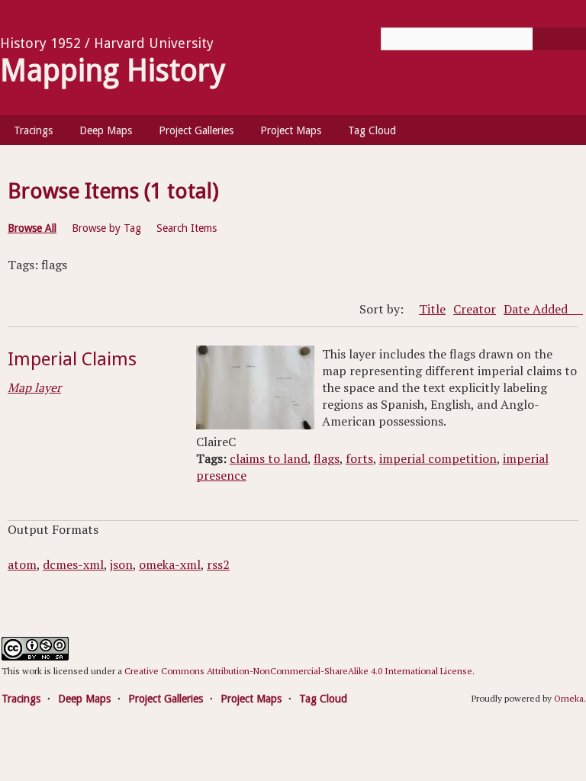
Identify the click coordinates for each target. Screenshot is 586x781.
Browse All (32, 228)
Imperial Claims (72, 359)
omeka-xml (170, 564)
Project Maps (290, 130)
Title (432, 309)
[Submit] (559, 38)
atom (22, 564)
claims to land (268, 458)
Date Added (537, 309)
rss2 (218, 564)
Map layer (34, 387)
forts (359, 458)
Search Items (186, 228)
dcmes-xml (73, 564)
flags (327, 458)
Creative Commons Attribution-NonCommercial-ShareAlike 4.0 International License (298, 671)
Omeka (569, 698)
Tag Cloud (372, 130)
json (121, 564)
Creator (474, 309)
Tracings (33, 130)
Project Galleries (196, 130)
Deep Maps (105, 130)
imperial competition (438, 458)
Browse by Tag (106, 228)
